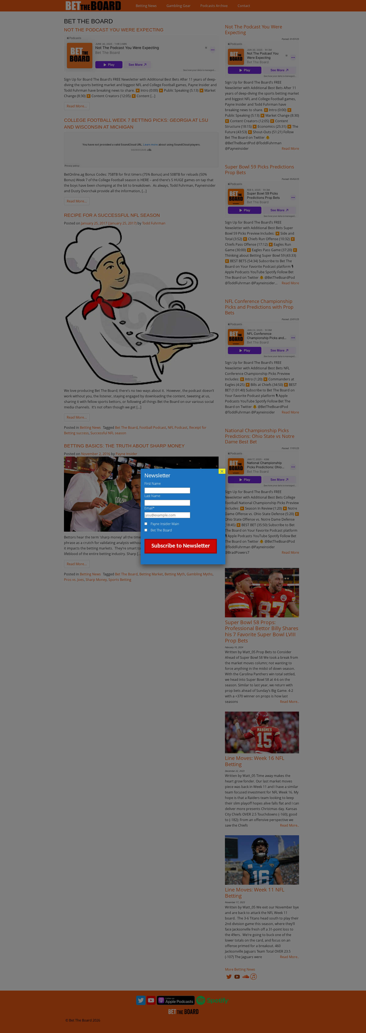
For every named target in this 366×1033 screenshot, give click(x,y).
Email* (149, 508)
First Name (152, 483)
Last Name (152, 495)
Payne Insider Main (165, 523)
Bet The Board (161, 530)
